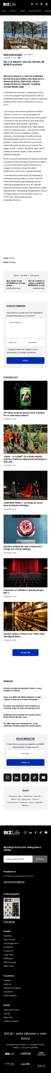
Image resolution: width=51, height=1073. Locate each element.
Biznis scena (9, 54)
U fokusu (13, 11)
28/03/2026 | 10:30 (10, 597)
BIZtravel (18, 54)
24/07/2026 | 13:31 (10, 465)
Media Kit (7, 984)
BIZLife (30, 55)
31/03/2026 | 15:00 (10, 509)
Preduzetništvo (35, 11)
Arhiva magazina (10, 995)
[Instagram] (8, 777)
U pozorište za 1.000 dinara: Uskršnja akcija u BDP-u (24, 591)
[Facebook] (25, 777)
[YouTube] (43, 777)
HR (19, 799)
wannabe (38, 802)
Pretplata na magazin (12, 988)
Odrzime (35, 799)
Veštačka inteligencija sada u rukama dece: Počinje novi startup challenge (23, 547)
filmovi (13, 799)
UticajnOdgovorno (11, 943)
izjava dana (26, 799)
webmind (24, 805)
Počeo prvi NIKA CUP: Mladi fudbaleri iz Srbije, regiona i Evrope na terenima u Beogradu (23, 698)
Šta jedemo (8, 947)
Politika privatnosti (11, 1021)
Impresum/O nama (11, 1009)
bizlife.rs (16, 1047)
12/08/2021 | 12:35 (10, 58)
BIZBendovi (8, 958)
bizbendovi (28, 796)
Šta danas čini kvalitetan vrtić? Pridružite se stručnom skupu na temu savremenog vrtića (22, 707)
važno (31, 802)
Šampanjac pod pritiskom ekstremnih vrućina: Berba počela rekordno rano (22, 715)
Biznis (22, 11)
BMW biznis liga (10, 962)
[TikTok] (34, 777)
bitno (20, 796)
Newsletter (8, 991)
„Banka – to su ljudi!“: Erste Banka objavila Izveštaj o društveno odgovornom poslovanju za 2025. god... (25, 459)
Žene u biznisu (9, 939)
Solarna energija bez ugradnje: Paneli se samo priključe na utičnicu (23, 689)
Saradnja (7, 980)
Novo (4, 11)
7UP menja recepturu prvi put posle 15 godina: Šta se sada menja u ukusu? (24, 414)
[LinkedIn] (17, 777)
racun (15, 275)
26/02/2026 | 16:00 (10, 553)
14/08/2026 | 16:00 (10, 419)
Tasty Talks (8, 954)
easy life (37, 796)
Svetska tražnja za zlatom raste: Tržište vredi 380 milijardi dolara (24, 635)
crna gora (34, 275)
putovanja (23, 802)
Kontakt (7, 1013)
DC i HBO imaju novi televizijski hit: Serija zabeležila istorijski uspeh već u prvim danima (22, 724)
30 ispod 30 (13, 796)
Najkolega (8, 935)
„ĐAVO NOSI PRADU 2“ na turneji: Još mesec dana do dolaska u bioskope (23, 504)
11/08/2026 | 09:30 (10, 640)
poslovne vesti (12, 802)
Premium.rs (23, 1044)
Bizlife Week (9, 966)
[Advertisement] (25, 229)
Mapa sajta (8, 1017)
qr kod (24, 275)
